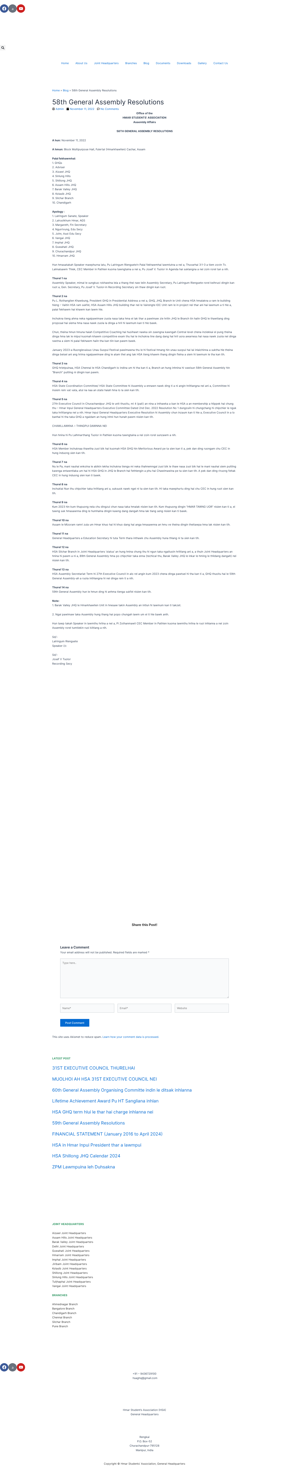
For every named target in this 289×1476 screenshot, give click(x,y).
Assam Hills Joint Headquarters (72, 1237)
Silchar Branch (61, 1322)
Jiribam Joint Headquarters (69, 1264)
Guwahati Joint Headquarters (70, 1250)
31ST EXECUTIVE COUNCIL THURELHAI (93, 1068)
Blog (146, 63)
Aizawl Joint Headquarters (69, 1233)
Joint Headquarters (106, 63)
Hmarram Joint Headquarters (70, 1255)
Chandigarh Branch (64, 1313)
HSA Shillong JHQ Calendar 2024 (86, 1155)
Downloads (184, 63)
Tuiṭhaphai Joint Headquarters (71, 1281)
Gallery (202, 63)
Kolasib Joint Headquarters (69, 1268)
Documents (163, 63)
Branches (131, 63)
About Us (81, 63)
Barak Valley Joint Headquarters (72, 1242)
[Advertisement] (144, 898)
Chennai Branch (62, 1317)
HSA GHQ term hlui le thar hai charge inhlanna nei (102, 1111)
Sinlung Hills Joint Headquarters (72, 1277)
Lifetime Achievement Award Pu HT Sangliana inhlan (105, 1100)
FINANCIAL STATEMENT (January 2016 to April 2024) (107, 1134)
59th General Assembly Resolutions (88, 1122)
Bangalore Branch (63, 1308)
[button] (3, 47)
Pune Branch (60, 1326)
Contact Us (220, 63)
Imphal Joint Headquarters (69, 1259)
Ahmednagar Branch (65, 1304)
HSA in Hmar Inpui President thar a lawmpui (96, 1145)
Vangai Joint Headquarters (69, 1286)
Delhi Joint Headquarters (68, 1246)
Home (65, 63)
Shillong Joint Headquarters (70, 1272)
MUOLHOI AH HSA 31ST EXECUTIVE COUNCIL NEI (104, 1079)
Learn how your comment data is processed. (131, 1036)
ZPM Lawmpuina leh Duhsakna (83, 1166)
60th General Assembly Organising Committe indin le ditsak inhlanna (122, 1090)
